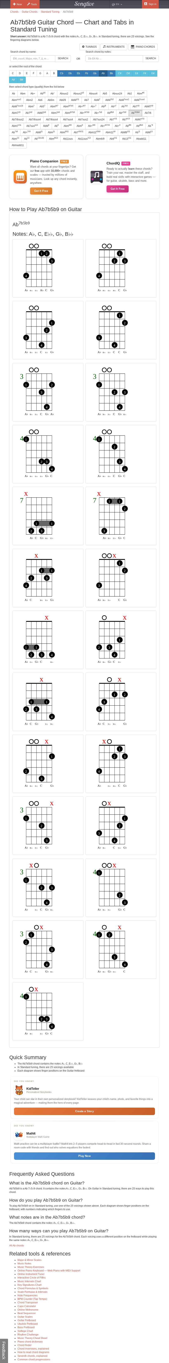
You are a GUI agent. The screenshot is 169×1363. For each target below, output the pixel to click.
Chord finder (25, 1345)
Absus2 (64, 93)
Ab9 (113, 138)
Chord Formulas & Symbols (33, 1288)
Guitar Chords (30, 11)
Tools (34, 4)
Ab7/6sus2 (18, 119)
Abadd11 (141, 138)
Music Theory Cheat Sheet (32, 1338)
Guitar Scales (25, 1316)
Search (63, 58)
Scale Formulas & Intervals (32, 1291)
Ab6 (40, 100)
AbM (75, 100)
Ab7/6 (148, 112)
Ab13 (126, 138)
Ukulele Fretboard (28, 1323)
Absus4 (93, 93)
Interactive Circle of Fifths (32, 1277)
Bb (111, 73)
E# (136, 73)
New (19, 4)
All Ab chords (16, 1245)
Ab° (52, 93)
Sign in (152, 4)
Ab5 (105, 93)
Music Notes (24, 1263)
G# (153, 73)
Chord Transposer (28, 1302)
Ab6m (51, 100)
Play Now (84, 1156)
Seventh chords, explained (32, 1356)
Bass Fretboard (26, 1327)
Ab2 (129, 93)
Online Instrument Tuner (31, 1274)
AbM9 (125, 132)
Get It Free (41, 190)
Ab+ (33, 93)
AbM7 (148, 106)
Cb (61, 73)
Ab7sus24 (98, 119)
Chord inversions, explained (33, 1348)
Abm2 (29, 100)
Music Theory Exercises (31, 1267)
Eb (78, 73)
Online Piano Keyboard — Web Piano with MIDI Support (49, 1270)
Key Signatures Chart (29, 1284)
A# (13, 79)
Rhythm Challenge (28, 1334)
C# (119, 73)
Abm (22, 93)
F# (144, 73)
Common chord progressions (34, 1359)
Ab (103, 73)
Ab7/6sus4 (35, 119)
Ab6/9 (62, 100)
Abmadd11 (18, 145)
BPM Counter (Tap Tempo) (32, 1299)
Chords (14, 11)
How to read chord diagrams (33, 1352)
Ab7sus (32, 125)
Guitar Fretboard (27, 1320)
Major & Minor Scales (29, 1260)
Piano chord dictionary (30, 1341)
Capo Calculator (27, 1306)
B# (21, 79)
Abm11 (94, 132)
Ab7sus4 (68, 119)
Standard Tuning (50, 11)
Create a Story (84, 1111)
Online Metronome (28, 1309)
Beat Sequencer (27, 1313)
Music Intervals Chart (29, 1281)
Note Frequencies (28, 1295)
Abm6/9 (100, 138)
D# (128, 73)
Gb (94, 73)
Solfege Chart (25, 1331)
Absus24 (117, 93)
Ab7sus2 (83, 119)
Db (70, 73)
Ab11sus (68, 138)
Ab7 (86, 100)
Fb (86, 73)
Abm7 (16, 113)
